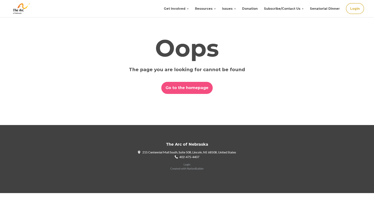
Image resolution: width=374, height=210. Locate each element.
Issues (228, 8)
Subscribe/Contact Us (282, 8)
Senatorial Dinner (325, 8)
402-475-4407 (189, 157)
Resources (204, 8)
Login (355, 8)
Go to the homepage (187, 87)
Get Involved (175, 8)
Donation (250, 8)
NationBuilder (195, 168)
